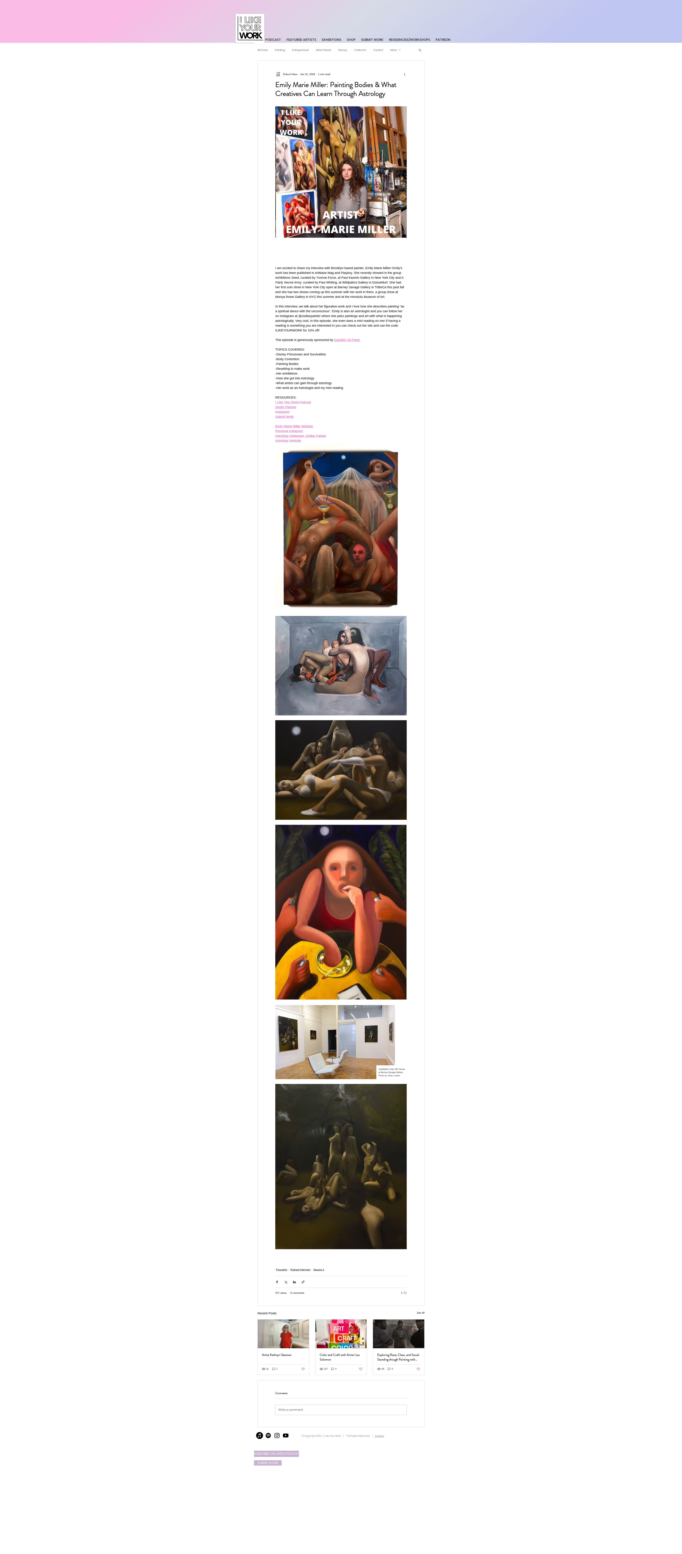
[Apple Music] (259, 1435)
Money (342, 50)
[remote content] (341, 251)
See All (420, 1312)
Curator (378, 50)
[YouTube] (285, 1435)
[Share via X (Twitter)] (285, 1282)
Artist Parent (323, 50)
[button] (420, 49)
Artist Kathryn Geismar (276, 1355)
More (393, 50)
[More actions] (404, 74)
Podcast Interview (300, 1269)
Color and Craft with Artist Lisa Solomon (340, 1357)
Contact (379, 1435)
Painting (280, 50)
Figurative (281, 1269)
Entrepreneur (300, 50)
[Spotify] (268, 1435)
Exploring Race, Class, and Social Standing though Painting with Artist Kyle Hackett (398, 1357)
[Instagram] (277, 1435)
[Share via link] (303, 1282)
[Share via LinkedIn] (294, 1282)
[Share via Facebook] (277, 1282)
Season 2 (318, 1269)
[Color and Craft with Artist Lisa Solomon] (341, 1333)
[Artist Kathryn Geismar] (283, 1333)
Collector (360, 50)
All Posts (263, 50)
